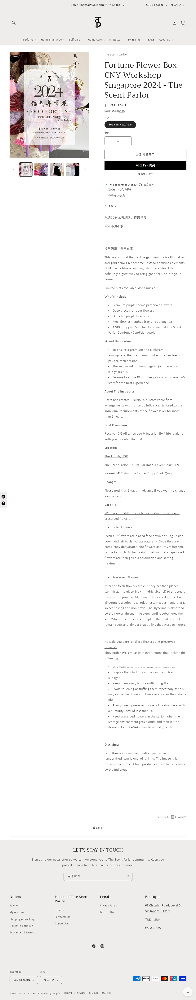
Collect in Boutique (21, 926)
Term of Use (107, 912)
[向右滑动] (85, 169)
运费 (121, 111)
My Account (17, 912)
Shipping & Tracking (22, 919)
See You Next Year (120, 124)
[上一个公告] (64, 5)
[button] (14, 23)
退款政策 (68, 993)
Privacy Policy (108, 905)
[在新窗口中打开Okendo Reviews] (171, 817)
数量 (107, 133)
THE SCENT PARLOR (29, 993)
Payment (15, 905)
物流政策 (106, 993)
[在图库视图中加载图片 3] (57, 169)
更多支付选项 (145, 174)
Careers (59, 910)
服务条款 (93, 993)
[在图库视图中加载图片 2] (41, 169)
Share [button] (112, 205)
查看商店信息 (116, 195)
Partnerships (62, 917)
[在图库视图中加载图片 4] (72, 169)
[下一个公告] (132, 5)
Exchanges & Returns (23, 932)
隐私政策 (81, 993)
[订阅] (128, 876)
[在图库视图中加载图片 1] (26, 169)
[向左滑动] (14, 169)
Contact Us (62, 923)
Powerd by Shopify (50, 993)
